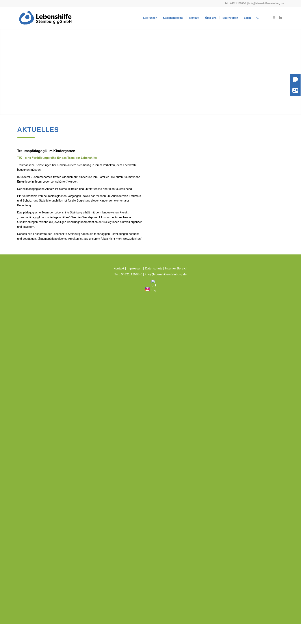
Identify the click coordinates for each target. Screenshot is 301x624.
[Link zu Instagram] (274, 17)
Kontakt (118, 268)
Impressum (134, 268)
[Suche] (257, 18)
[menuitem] (150, 18)
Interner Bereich (176, 268)
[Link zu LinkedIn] (280, 17)
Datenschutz (153, 268)
